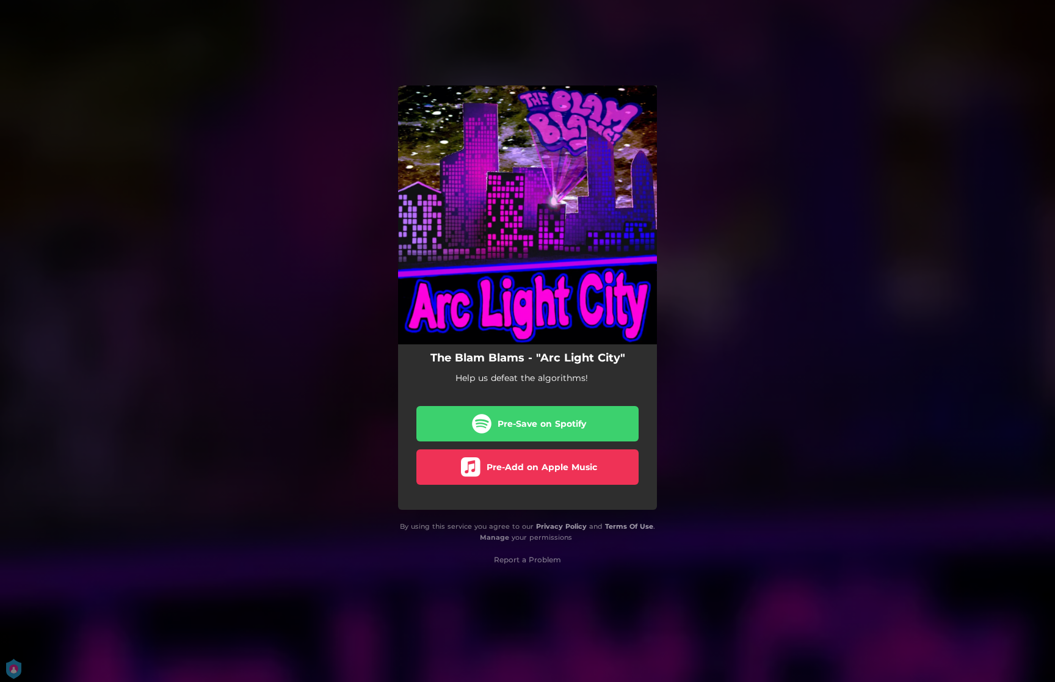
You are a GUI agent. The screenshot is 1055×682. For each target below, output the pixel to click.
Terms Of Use (629, 526)
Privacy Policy (561, 526)
